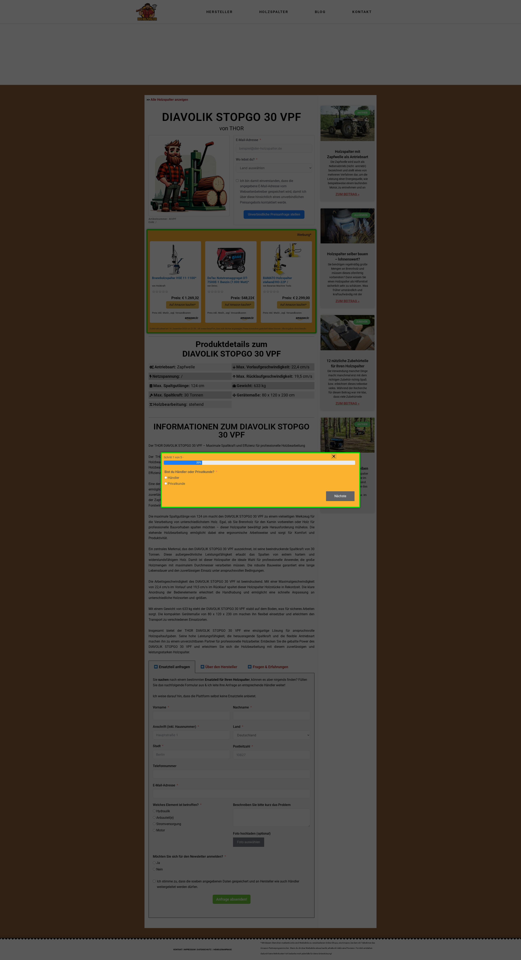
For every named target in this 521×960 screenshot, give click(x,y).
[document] (260, 480)
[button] (334, 456)
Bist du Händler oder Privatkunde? (189, 472)
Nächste (340, 496)
